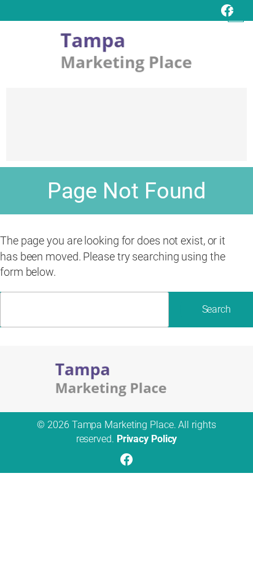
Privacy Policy (147, 439)
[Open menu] (236, 14)
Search (216, 309)
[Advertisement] (126, 130)
